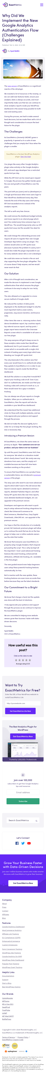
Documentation (8, 976)
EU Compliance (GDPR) (11, 937)
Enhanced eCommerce (11, 941)
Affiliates (5, 914)
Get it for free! (26, 156)
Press (4, 907)
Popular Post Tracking (10, 964)
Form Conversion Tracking (12, 949)
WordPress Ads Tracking (11, 953)
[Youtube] (29, 844)
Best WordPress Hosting (11, 987)
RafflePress (6, 1019)
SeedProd (6, 1007)
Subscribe (23, 801)
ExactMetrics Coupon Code (12, 1039)
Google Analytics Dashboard (13, 926)
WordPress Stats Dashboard (13, 960)
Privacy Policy (23, 1037)
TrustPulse (6, 1010)
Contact (5, 911)
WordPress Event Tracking (12, 967)
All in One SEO (7, 1004)
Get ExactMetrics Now (23, 883)
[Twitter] (23, 844)
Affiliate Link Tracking (10, 934)
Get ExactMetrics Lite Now (20, 711)
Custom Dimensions (9, 945)
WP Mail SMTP (8, 1016)
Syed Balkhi (14, 51)
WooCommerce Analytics (12, 930)
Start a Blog (6, 983)
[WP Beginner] (16, 1051)
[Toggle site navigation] (41, 5)
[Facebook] (17, 844)
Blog (4, 918)
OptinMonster (7, 998)
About (4, 903)
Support (5, 979)
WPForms (5, 1001)
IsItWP (4, 1013)
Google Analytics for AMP (12, 956)
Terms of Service (8, 1037)
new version (12, 86)
